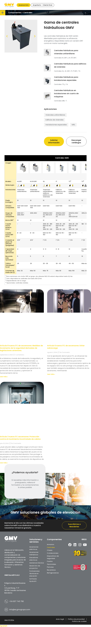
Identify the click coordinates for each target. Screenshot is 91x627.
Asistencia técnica (36, 563)
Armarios (50, 544)
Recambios (51, 570)
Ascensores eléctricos (33, 548)
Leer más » (4, 377)
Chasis (49, 550)
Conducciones (52, 553)
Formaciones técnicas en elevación (34, 573)
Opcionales (51, 564)
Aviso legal (60, 619)
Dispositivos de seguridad (53, 557)
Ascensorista (24, 5)
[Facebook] (70, 544)
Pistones (50, 567)
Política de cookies (79, 621)
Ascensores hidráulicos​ (33, 553)
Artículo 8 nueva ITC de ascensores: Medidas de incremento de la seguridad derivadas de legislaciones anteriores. (21, 348)
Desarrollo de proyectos (34, 567)
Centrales (51, 547)
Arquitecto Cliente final (42, 5)
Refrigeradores (53, 573)
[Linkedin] (75, 544)
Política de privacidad (76, 619)
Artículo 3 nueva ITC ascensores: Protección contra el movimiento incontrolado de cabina (20, 437)
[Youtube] (85, 544)
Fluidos (50, 561)
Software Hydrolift (33, 580)
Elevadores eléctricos (33, 558)
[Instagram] (80, 544)
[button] (7, 36)
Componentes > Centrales (20, 12)
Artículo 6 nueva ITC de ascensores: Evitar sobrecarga (66, 346)
